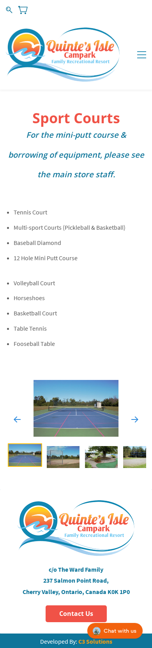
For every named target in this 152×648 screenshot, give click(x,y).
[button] (17, 418)
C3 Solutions (95, 641)
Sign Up (138, 9)
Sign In (114, 9)
